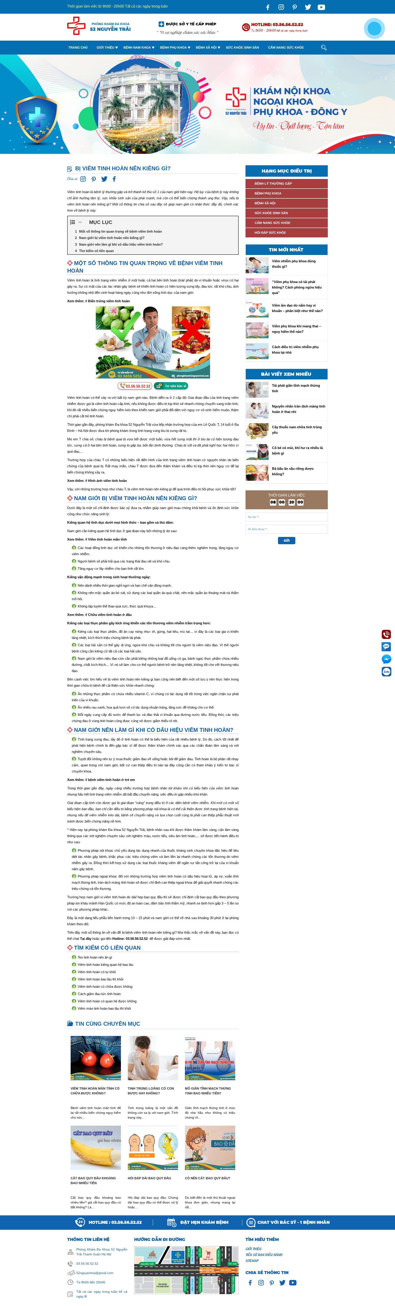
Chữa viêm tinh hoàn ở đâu (110, 615)
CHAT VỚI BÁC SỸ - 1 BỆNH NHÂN (293, 1222)
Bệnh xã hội (206, 47)
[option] (197, 106)
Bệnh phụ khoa (173, 47)
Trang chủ (78, 47)
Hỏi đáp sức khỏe (270, 232)
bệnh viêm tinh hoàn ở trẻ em (111, 780)
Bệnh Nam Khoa (137, 47)
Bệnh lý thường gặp (273, 183)
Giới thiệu (105, 47)
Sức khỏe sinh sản (242, 47)
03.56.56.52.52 (87, 1263)
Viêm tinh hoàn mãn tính (107, 539)
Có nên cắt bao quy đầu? (207, 1178)
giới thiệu (253, 1248)
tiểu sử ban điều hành (264, 1254)
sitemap (252, 1260)
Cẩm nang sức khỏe (286, 47)
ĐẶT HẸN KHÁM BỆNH (204, 1222)
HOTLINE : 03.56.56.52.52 (115, 1222)
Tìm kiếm (320, 66)
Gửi (287, 540)
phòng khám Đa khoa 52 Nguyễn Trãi (116, 830)
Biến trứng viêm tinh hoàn (109, 301)
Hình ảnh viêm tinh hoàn (107, 481)
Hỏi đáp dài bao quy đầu (149, 1178)
